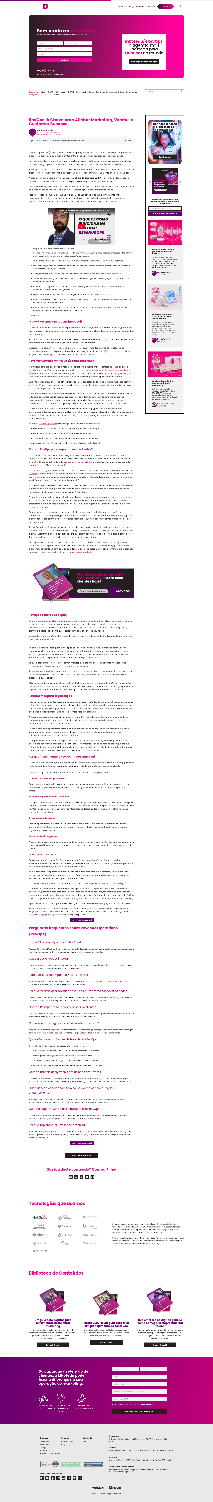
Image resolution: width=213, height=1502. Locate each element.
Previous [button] (150, 182)
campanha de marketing (80, 462)
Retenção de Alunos (128, 92)
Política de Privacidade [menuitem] (50, 1453)
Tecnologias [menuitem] (140, 6)
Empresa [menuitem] (44, 1438)
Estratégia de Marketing (106, 92)
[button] (32, 141)
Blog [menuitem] (131, 6)
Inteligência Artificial (37, 94)
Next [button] (180, 182)
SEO (51, 92)
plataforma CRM (80, 708)
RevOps (42, 178)
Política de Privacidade (137, 1404)
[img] (126, 140)
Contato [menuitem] (165, 6)
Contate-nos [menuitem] (67, 1442)
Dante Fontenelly (45, 130)
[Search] (181, 91)
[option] (165, 181)
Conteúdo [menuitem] (87, 1438)
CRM (72, 92)
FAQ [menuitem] (63, 1444)
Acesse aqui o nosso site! (82, 920)
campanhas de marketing (80, 552)
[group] (81, 140)
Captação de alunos (85, 92)
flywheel (33, 473)
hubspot (43, 92)
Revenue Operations (48, 423)
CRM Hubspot (61, 92)
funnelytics (54, 94)
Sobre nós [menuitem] (122, 6)
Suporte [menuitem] (65, 1438)
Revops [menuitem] (43, 1447)
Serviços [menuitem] (151, 6)
